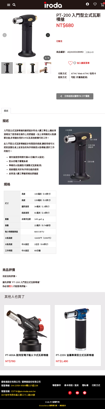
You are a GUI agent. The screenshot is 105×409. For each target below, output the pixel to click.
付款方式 (96, 385)
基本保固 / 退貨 (71, 385)
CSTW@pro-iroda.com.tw (23, 391)
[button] (8, 4)
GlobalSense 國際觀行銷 (48, 406)
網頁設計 (63, 406)
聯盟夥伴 (56, 385)
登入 (11, 286)
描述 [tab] (6, 110)
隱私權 (85, 385)
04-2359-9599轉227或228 (24, 385)
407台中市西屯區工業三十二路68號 (18, 395)
